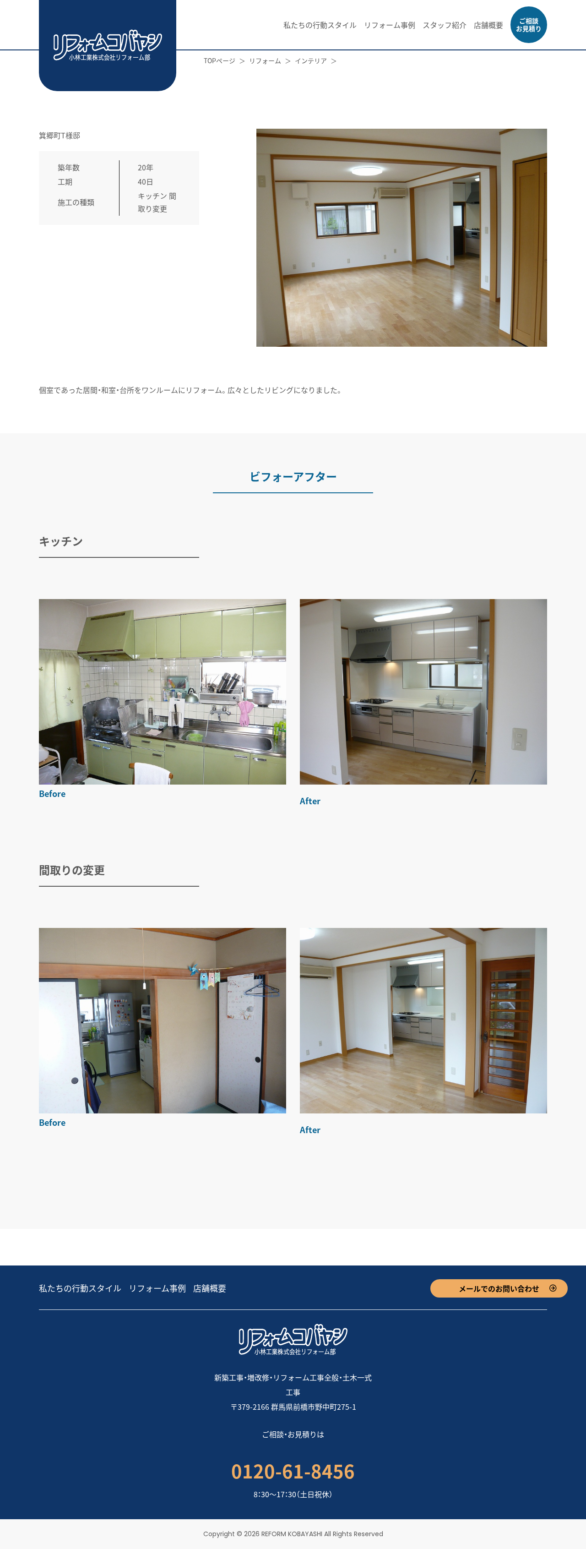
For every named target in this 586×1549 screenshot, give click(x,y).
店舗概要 (488, 24)
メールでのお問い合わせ (499, 1288)
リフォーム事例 (389, 24)
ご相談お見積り (529, 24)
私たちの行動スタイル (320, 24)
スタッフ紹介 (445, 24)
